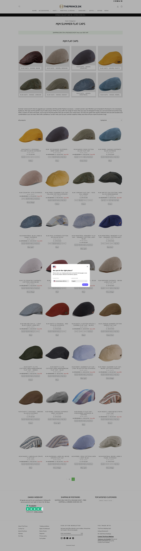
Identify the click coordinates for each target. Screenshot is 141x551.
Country (56, 278)
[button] (87, 267)
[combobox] (60, 281)
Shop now (85, 284)
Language (74, 278)
